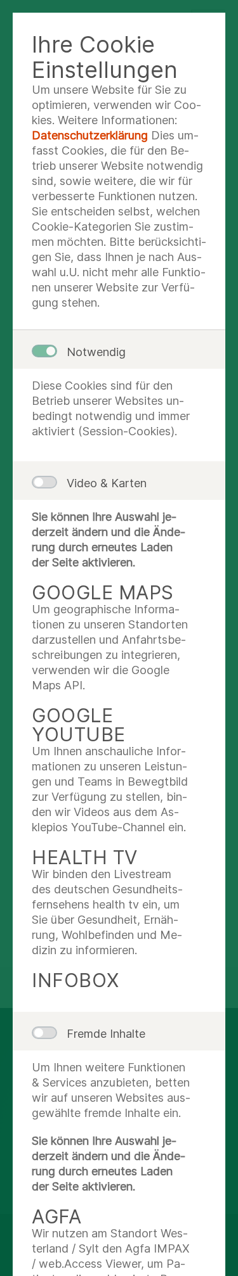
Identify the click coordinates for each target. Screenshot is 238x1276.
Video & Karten (107, 483)
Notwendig (96, 352)
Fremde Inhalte (106, 1033)
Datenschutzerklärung (90, 135)
